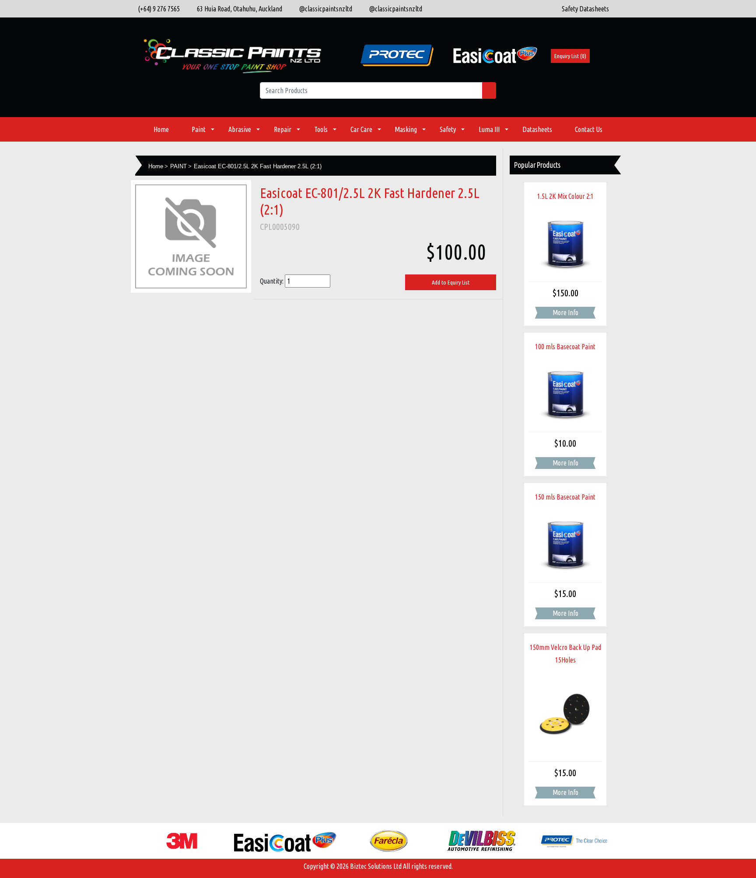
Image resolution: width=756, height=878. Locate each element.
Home (161, 129)
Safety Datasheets (585, 9)
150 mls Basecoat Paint (565, 497)
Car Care (361, 129)
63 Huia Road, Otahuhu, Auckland (237, 9)
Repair (282, 129)
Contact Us (588, 129)
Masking (406, 129)
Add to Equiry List (450, 282)
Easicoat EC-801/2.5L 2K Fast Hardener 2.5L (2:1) (258, 166)
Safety (448, 129)
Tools (321, 129)
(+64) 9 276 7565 (157, 9)
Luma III (489, 129)
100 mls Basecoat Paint (565, 347)
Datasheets (537, 129)
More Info (565, 312)
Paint (199, 129)
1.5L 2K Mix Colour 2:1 (565, 196)
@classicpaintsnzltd (323, 9)
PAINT (178, 166)
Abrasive (239, 129)
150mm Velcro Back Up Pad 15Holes (565, 653)
